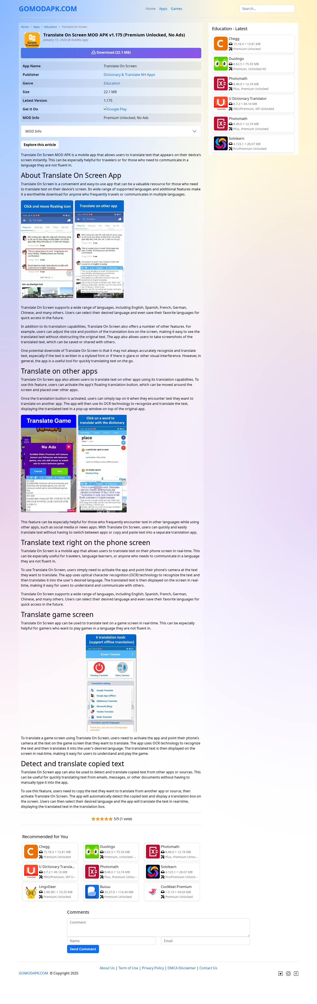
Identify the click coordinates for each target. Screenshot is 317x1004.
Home (151, 8)
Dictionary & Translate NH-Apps (129, 74)
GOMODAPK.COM (48, 8)
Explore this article (40, 144)
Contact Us (208, 968)
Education (50, 27)
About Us (107, 968)
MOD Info (33, 131)
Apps (163, 8)
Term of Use (128, 968)
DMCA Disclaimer (182, 968)
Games (176, 8)
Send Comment (83, 949)
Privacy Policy (153, 968)
